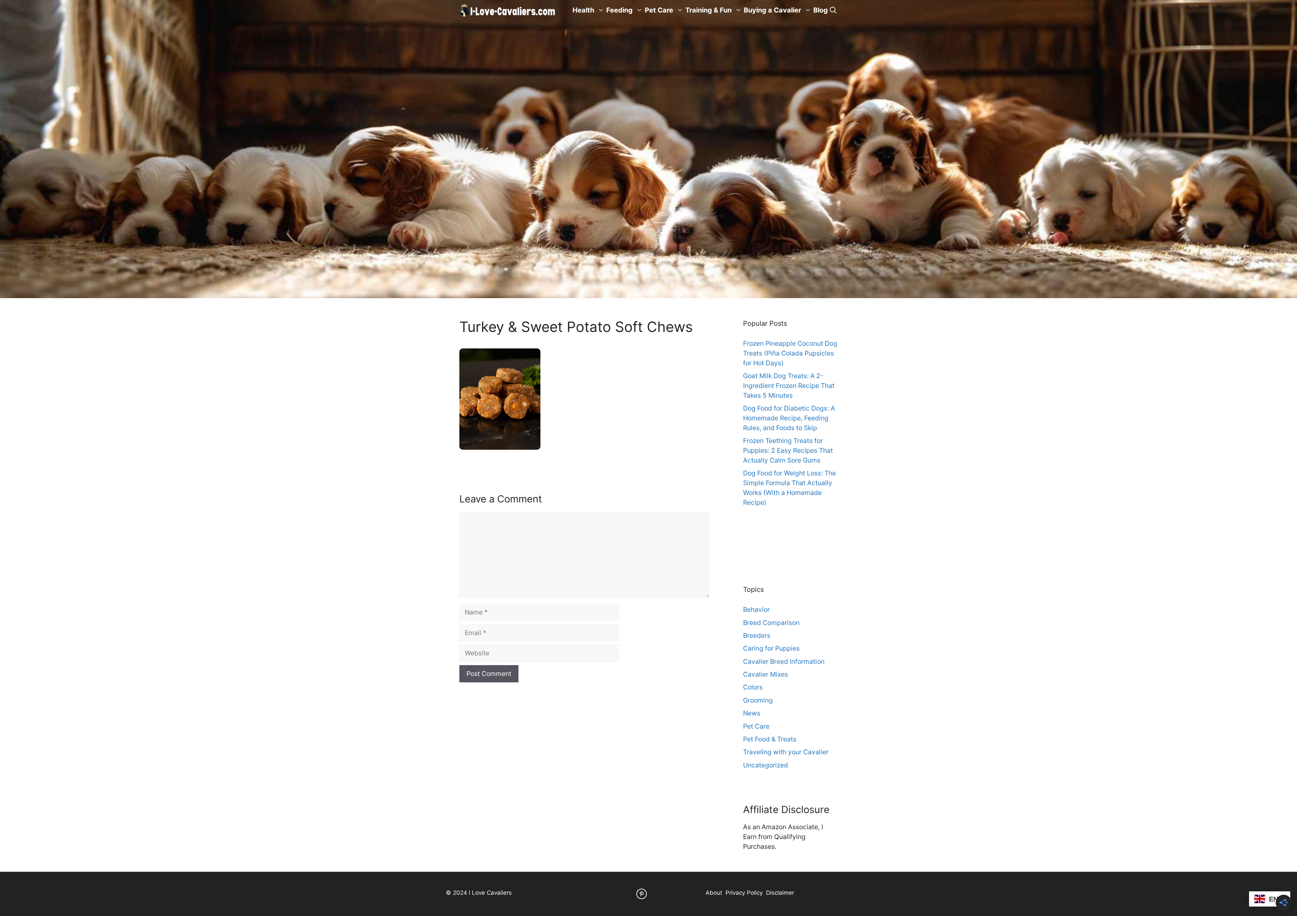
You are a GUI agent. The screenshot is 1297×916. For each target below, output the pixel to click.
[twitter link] (641, 894)
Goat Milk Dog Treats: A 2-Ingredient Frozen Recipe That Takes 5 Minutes (789, 385)
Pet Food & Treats (769, 739)
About (714, 892)
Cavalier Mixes (765, 674)
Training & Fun (708, 10)
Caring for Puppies (771, 648)
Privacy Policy (744, 892)
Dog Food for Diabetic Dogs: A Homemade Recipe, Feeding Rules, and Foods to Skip (789, 418)
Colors (753, 687)
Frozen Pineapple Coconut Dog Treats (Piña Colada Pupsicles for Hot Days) (790, 353)
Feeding (619, 10)
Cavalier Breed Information (783, 661)
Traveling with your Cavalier (786, 752)
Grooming (758, 700)
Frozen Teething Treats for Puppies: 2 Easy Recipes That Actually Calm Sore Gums (788, 450)
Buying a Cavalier (772, 10)
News (751, 713)
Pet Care (659, 10)
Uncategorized (765, 765)
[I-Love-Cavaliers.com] (507, 10)
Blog (820, 10)
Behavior (756, 609)
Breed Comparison (771, 623)
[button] (833, 10)
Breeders (756, 635)
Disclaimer (780, 892)
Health (583, 10)
